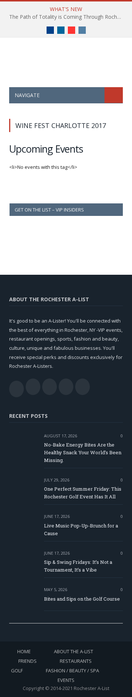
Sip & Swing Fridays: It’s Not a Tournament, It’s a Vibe (78, 566)
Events (66, 680)
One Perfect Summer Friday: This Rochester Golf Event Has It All (82, 493)
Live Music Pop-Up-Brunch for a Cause (81, 529)
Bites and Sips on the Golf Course (82, 598)
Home (24, 651)
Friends (27, 661)
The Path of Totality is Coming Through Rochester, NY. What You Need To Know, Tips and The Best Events (67, 17)
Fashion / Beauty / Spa (72, 670)
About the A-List (73, 651)
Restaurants (76, 661)
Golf (17, 670)
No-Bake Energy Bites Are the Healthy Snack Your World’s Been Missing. (82, 452)
